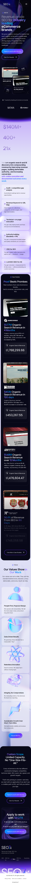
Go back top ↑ (15, 882)
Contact (24, 878)
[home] (6, 4)
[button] (26, 4)
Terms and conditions (17, 878)
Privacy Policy (8, 878)
